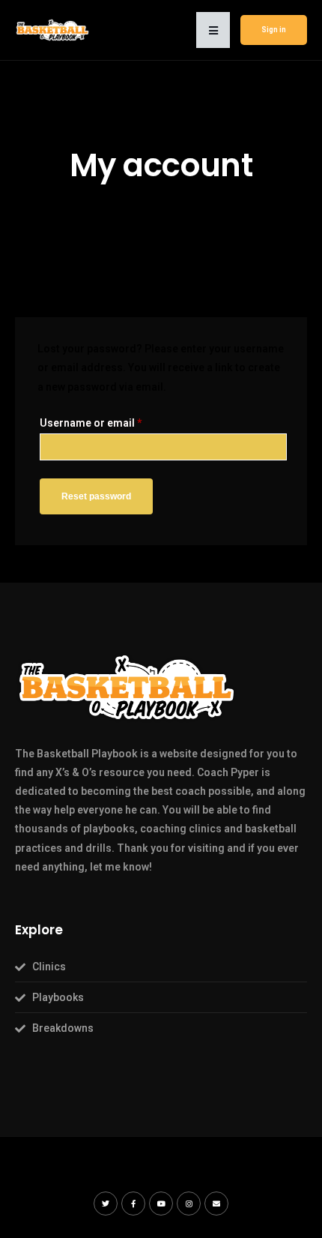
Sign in (273, 29)
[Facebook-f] (133, 1204)
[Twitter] (106, 1204)
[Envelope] (216, 1204)
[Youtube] (161, 1204)
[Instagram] (189, 1204)
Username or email (91, 423)
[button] (213, 30)
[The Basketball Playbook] (52, 29)
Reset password (96, 496)
